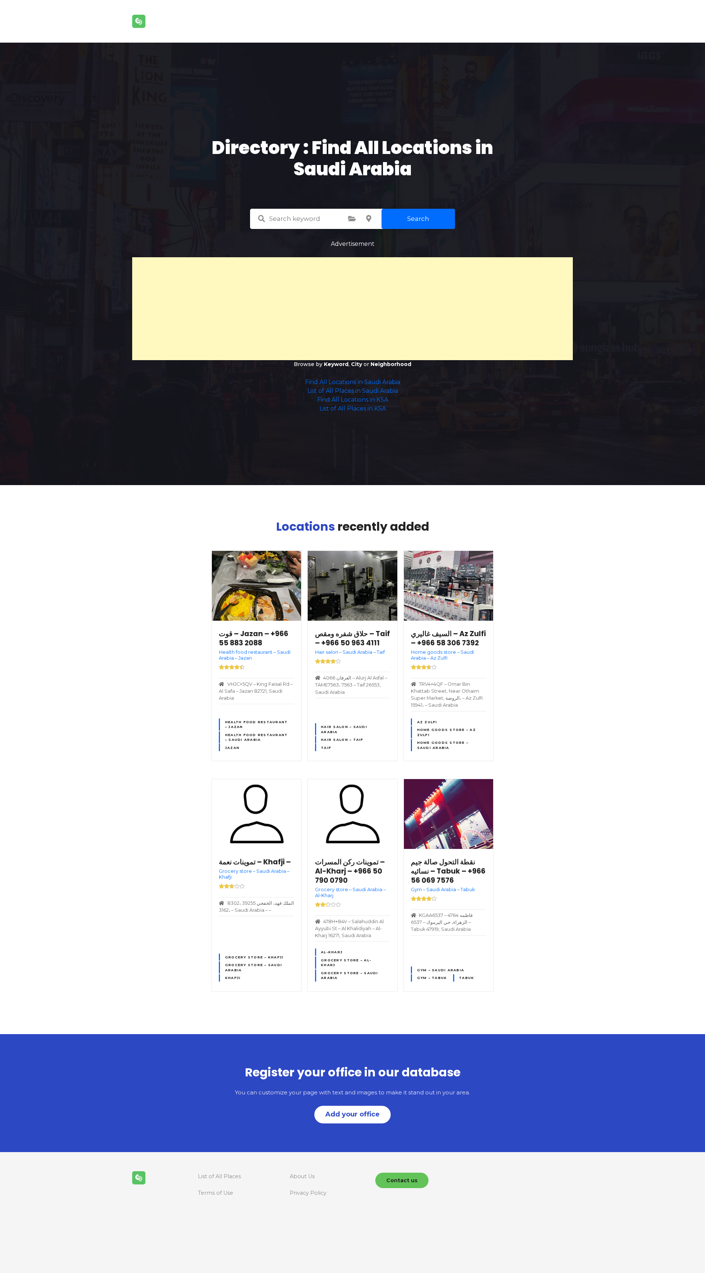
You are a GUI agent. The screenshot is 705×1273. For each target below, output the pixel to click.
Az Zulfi (427, 722)
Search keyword (261, 218)
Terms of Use (215, 1193)
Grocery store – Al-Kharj (346, 962)
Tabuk (466, 978)
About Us (302, 1176)
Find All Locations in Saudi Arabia (352, 382)
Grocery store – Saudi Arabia (253, 967)
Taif (326, 748)
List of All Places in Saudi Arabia (352, 390)
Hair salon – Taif (342, 740)
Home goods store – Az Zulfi (446, 732)
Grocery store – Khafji (254, 957)
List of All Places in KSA (352, 408)
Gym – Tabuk (432, 978)
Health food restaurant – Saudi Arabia (256, 737)
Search (418, 218)
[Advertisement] (352, 308)
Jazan (232, 748)
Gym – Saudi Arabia (440, 970)
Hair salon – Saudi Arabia (344, 729)
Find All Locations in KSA (352, 399)
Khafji (233, 978)
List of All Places (219, 1176)
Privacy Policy (308, 1193)
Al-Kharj (332, 952)
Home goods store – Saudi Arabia (443, 745)
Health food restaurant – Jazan (256, 724)
